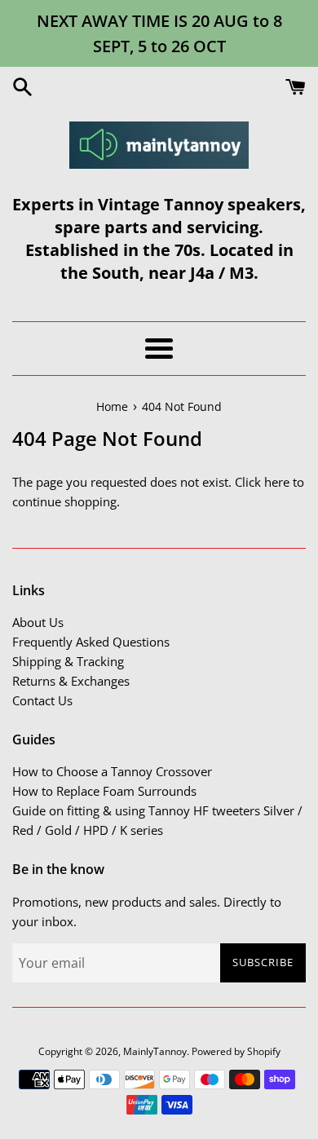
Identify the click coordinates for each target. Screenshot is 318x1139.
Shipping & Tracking (68, 661)
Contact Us (42, 700)
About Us (38, 622)
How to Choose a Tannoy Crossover (112, 771)
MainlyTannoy (155, 1051)
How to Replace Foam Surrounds (104, 791)
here (276, 482)
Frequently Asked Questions (91, 642)
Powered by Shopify (236, 1051)
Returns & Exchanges (71, 681)
